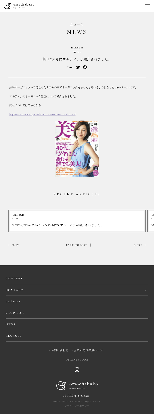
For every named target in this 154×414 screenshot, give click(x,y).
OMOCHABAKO (19, 6)
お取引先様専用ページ (88, 350)
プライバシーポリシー (77, 405)
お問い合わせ (60, 350)
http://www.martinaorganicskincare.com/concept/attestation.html (42, 114)
